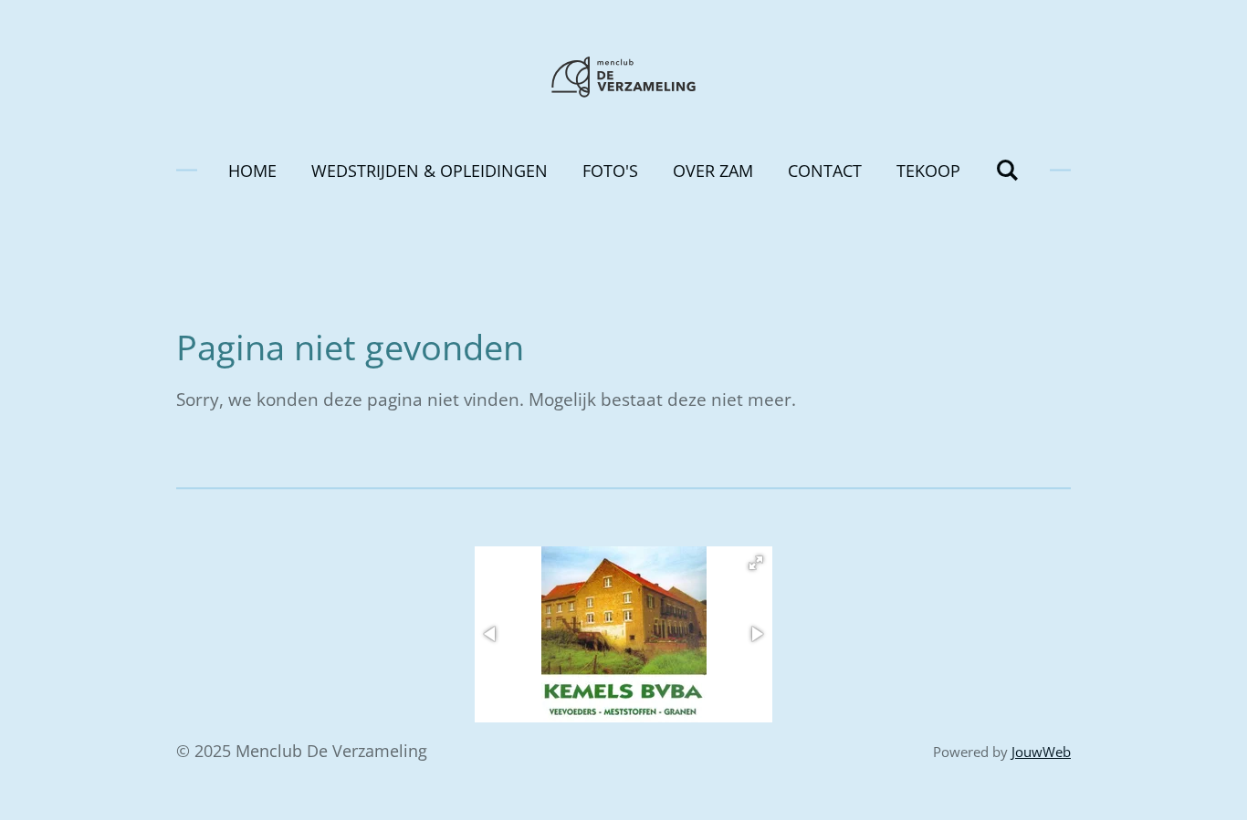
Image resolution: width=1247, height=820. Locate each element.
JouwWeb (1041, 751)
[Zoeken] (1006, 169)
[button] (755, 562)
